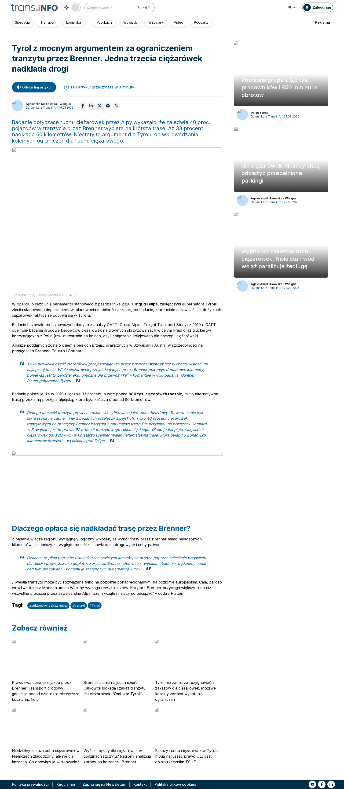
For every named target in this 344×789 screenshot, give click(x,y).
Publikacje (105, 22)
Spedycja (22, 22)
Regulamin (65, 784)
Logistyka (73, 22)
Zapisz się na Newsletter (104, 784)
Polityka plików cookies (175, 784)
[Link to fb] (322, 784)
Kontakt (140, 784)
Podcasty (201, 22)
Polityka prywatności (30, 784)
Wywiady (130, 22)
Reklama (322, 22)
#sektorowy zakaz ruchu (48, 605)
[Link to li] (331, 784)
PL (290, 7)
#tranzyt (78, 605)
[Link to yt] (312, 784)
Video (178, 22)
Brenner (155, 364)
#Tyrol (95, 605)
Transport (47, 22)
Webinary (155, 22)
